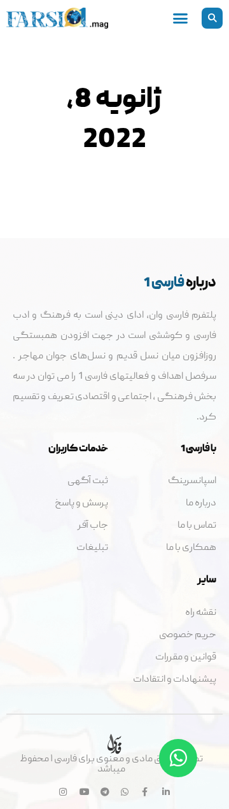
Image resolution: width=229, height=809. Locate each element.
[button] (212, 18)
